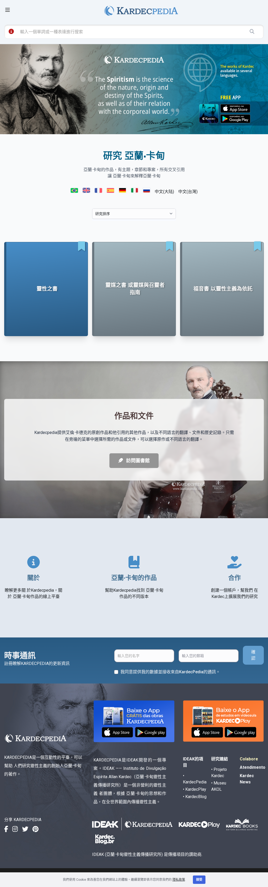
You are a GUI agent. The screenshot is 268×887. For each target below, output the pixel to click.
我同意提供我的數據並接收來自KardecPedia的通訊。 (170, 671)
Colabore (249, 758)
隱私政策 (178, 880)
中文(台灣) (188, 191)
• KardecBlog (194, 796)
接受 (199, 880)
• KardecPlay (194, 789)
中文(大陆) (164, 191)
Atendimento (252, 767)
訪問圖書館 (137, 460)
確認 (253, 655)
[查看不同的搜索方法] (11, 31)
